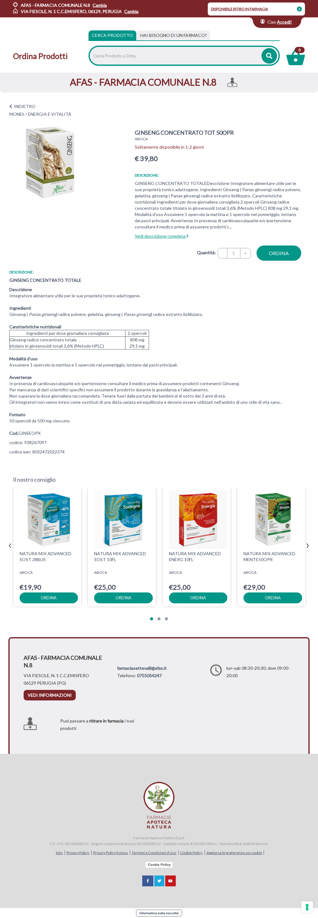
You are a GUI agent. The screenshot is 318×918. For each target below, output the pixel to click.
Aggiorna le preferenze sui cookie (234, 852)
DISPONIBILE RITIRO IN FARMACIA (239, 9)
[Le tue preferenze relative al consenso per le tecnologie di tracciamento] (307, 907)
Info (59, 852)
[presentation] (10, 546)
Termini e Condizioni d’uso (154, 852)
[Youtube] (170, 880)
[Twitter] (159, 880)
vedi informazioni (50, 695)
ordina (279, 253)
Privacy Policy (78, 852)
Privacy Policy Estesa (110, 852)
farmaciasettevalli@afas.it (142, 668)
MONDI (17, 114)
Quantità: (206, 252)
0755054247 (149, 675)
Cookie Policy (191, 852)
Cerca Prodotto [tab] (112, 35)
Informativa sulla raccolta (159, 913)
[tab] (173, 35)
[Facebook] (147, 880)
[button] (151, 619)
